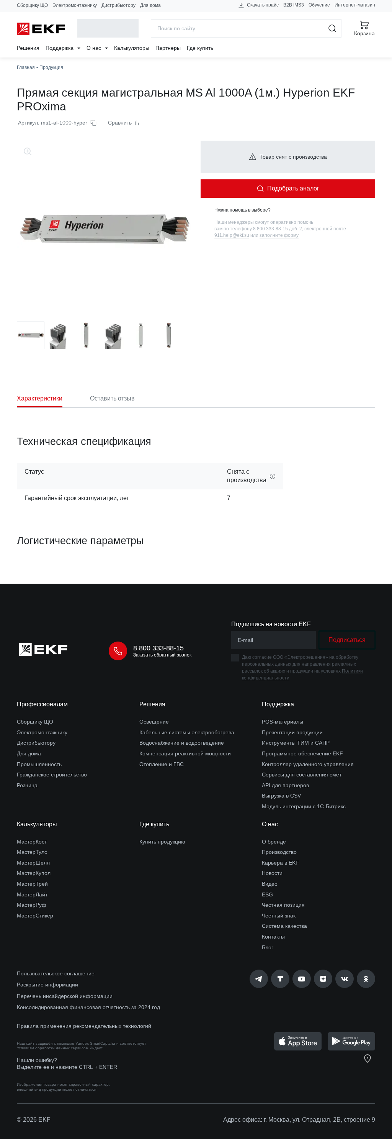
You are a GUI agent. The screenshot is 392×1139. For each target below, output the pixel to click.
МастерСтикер (35, 916)
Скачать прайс (262, 5)
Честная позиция (283, 905)
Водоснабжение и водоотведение (181, 743)
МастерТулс (32, 852)
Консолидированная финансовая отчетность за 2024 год (88, 1007)
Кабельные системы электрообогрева (186, 732)
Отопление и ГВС (161, 764)
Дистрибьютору (118, 5)
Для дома (150, 5)
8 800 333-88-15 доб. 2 (277, 228)
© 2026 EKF (34, 1119)
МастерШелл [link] (33, 863)
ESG (267, 894)
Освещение (154, 722)
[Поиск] (332, 28)
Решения (28, 48)
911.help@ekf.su (231, 235)
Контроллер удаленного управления (308, 764)
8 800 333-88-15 (158, 648)
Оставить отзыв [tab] (112, 398)
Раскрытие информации (47, 984)
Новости (272, 873)
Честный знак (279, 916)
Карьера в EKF (280, 863)
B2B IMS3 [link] (293, 5)
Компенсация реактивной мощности (185, 753)
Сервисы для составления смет (301, 774)
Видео (270, 884)
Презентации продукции (292, 732)
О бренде (274, 842)
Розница (27, 785)
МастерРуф (31, 905)
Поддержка (60, 48)
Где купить (200, 48)
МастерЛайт (32, 894)
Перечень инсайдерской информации (65, 996)
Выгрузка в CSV (281, 796)
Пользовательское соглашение (56, 973)
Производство (279, 852)
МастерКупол (34, 873)
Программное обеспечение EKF (302, 753)
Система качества (284, 926)
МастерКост (32, 842)
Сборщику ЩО (32, 5)
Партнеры (168, 48)
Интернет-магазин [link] (355, 5)
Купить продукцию (162, 842)
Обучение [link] (319, 5)
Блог (267, 947)
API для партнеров (285, 785)
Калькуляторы (131, 48)
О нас (95, 48)
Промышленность (39, 764)
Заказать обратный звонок (162, 655)
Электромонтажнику (74, 5)
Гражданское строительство (52, 774)
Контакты (273, 937)
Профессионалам (42, 704)
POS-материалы (282, 722)
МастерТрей (32, 884)
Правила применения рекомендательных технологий (84, 1026)
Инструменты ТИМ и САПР (296, 743)
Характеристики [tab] (39, 398)
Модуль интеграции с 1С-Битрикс (304, 806)
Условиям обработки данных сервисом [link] (52, 1048)
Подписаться (347, 640)
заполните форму (279, 235)
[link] (259, 979)
